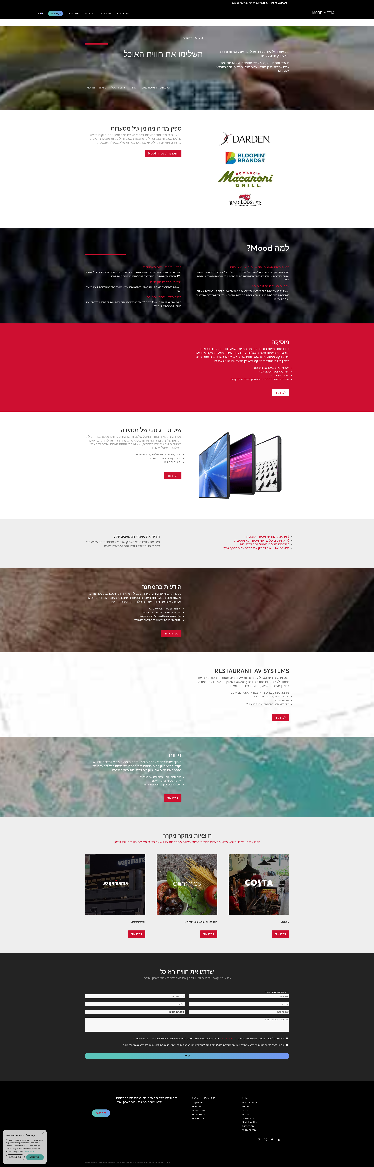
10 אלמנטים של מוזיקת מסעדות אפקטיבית (261, 540)
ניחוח (133, 87)
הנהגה (245, 1106)
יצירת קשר (197, 1102)
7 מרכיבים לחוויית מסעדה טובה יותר (266, 537)
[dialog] (25, 1147)
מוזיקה (102, 87)
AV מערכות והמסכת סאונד (155, 87)
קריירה (245, 1114)
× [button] (43, 1133)
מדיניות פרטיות (249, 1118)
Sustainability (249, 1122)
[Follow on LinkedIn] (278, 1139)
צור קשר (101, 1113)
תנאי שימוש (248, 1126)
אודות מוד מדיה (250, 1102)
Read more (29, 1151)
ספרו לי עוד (171, 633)
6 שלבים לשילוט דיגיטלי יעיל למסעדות (264, 544)
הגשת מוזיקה (198, 1114)
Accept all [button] (35, 1157)
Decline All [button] (15, 1157)
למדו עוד (280, 392)
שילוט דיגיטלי (118, 87)
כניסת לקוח (197, 1106)
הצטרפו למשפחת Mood (163, 153)
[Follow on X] (265, 1139)
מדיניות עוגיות (249, 1130)
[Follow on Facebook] (272, 1139)
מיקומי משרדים (199, 1118)
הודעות (91, 87)
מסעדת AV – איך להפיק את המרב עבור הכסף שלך (256, 548)
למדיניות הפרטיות (228, 1038)
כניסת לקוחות (238, 3)
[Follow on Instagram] (259, 1139)
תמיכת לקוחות (256, 3)
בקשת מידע (55, 13)
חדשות (245, 1110)
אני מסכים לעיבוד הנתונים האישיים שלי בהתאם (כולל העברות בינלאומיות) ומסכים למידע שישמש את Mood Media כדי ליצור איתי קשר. (208, 1038)
